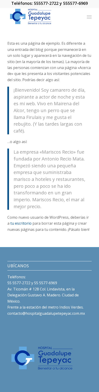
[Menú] (89, 16)
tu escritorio (21, 223)
